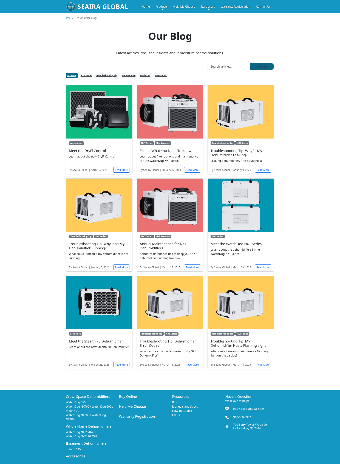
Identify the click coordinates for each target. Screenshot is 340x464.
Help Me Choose (184, 7)
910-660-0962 (242, 417)
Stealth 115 (73, 449)
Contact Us (263, 7)
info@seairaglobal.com (248, 409)
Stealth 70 (145, 75)
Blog (175, 402)
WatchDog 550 (76, 402)
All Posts (71, 75)
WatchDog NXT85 (77, 415)
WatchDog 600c (102, 406)
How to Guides (182, 411)
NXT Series (86, 75)
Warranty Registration (235, 7)
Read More (121, 170)
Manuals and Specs (185, 406)
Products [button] (161, 7)
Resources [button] (208, 7)
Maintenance (128, 75)
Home (146, 7)
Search (262, 66)
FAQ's (176, 415)
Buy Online (128, 396)
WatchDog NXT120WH (81, 432)
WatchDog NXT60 (77, 406)
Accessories (161, 75)
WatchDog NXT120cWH (81, 436)
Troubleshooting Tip (106, 75)
